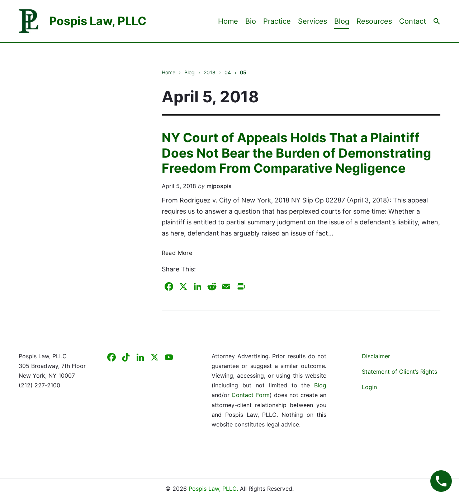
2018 (210, 72)
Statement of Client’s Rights (399, 371)
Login (369, 387)
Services (312, 21)
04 (227, 72)
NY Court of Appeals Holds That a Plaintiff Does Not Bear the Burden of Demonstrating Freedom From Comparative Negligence (296, 152)
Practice (277, 21)
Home (228, 21)
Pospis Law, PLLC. (214, 488)
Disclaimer (376, 356)
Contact (412, 21)
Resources (374, 21)
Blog (341, 21)
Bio (250, 21)
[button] (436, 20)
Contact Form (250, 394)
